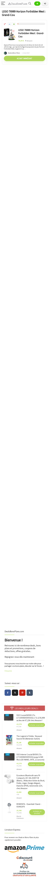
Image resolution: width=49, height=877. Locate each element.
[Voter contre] (9, 24)
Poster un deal (37, 3)
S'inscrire (8, 671)
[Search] (30, 3)
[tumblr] (30, 693)
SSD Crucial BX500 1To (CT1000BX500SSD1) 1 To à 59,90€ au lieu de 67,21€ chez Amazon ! (30, 718)
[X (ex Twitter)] (15, 693)
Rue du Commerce (20, 817)
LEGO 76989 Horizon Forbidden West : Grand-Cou (31, 33)
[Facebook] (8, 693)
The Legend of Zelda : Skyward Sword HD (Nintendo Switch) (29, 737)
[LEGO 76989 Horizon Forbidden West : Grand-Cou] (10, 29)
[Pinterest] (22, 693)
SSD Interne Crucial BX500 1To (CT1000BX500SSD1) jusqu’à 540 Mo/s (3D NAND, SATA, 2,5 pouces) (30, 757)
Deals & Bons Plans (13, 53)
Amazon (29, 41)
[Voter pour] (14, 24)
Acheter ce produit (36, 725)
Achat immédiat (24, 58)
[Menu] (3, 3)
